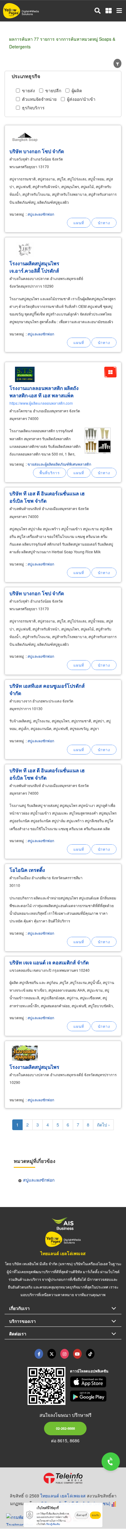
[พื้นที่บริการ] (49, 473)
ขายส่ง (28, 90)
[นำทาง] (104, 223)
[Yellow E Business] (39, 1354)
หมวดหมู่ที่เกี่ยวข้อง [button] (34, 1160)
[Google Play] (96, 1396)
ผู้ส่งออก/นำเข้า (81, 99)
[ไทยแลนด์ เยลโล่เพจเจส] (51, 1354)
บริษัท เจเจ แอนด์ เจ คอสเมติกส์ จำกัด (49, 962)
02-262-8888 (65, 1428)
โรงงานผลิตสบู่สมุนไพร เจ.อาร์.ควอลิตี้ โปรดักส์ (34, 267)
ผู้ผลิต (77, 90)
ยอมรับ (95, 1515)
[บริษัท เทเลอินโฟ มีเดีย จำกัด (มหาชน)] (63, 1478)
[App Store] (96, 1381)
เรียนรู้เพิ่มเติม (53, 1524)
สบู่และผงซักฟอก (41, 214)
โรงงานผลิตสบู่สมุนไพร (34, 1066)
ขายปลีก (53, 90)
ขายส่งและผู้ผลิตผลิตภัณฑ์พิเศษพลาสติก (59, 464)
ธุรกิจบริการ (33, 107)
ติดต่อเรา (17, 1333)
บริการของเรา (22, 1321)
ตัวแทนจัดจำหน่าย (39, 99)
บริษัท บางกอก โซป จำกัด (36, 151)
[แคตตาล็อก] (110, 372)
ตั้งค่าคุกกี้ (81, 1515)
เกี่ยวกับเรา (19, 1308)
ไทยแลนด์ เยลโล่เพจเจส (63, 1253)
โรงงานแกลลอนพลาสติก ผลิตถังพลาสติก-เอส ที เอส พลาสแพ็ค (44, 391)
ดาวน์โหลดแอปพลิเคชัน (89, 1371)
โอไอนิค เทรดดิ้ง (27, 869)
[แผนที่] (79, 223)
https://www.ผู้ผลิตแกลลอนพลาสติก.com (41, 403)
